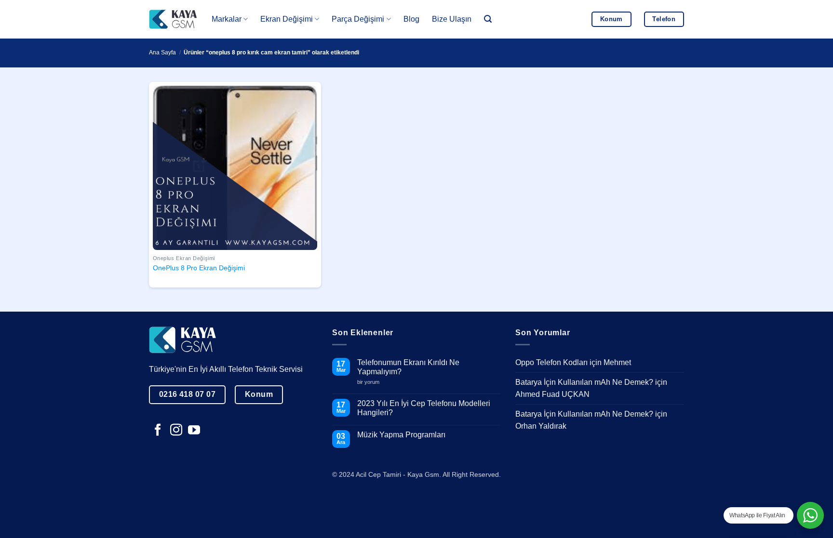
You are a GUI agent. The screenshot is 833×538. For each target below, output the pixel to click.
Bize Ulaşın (451, 19)
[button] (488, 19)
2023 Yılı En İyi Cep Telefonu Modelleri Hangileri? (423, 408)
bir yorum (372, 382)
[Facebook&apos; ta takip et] (158, 430)
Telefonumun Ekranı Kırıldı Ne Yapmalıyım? (408, 367)
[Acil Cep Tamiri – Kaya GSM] (173, 19)
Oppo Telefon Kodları (551, 362)
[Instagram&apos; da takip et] (176, 430)
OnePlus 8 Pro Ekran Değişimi (199, 268)
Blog (411, 19)
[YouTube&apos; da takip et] (194, 430)
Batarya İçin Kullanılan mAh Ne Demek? (584, 382)
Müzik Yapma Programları (401, 435)
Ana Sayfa (162, 52)
